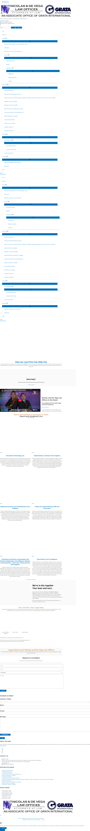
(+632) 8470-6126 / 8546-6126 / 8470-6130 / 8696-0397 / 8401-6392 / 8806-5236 (16, 761)
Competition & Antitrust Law (6, 771)
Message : (3, 716)
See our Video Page (31, 417)
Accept (3, 828)
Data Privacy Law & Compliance (47, 559)
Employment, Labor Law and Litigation (8, 783)
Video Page (47, 407)
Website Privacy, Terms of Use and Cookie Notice (75, 825)
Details (33, 452)
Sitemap (43, 819)
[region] (31, 340)
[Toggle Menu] (30, 41)
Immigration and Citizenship (7, 776)
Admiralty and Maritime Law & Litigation (8, 775)
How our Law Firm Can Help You (31, 362)
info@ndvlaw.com (6, 2)
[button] (6, 38)
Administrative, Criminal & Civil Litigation (47, 455)
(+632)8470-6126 (6, 1)
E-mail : (2, 711)
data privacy (53, 571)
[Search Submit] (13, 27)
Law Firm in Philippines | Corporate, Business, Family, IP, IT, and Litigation (30, 818)
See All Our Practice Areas (31, 579)
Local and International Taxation (7, 772)
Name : (2, 705)
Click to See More (31, 384)
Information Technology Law (15, 455)
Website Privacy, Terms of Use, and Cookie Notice (31, 819)
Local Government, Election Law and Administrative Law (11, 774)
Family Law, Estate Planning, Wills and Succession (10, 778)
